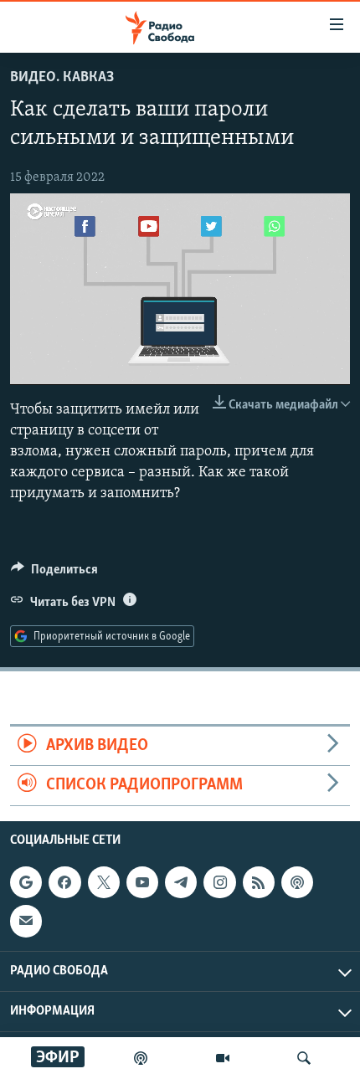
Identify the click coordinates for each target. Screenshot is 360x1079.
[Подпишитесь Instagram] (219, 882)
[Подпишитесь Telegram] (181, 882)
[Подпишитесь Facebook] (64, 882)
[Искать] (304, 1058)
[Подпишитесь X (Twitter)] (104, 882)
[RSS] (259, 882)
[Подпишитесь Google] (26, 882)
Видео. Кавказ (62, 77)
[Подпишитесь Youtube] (142, 882)
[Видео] (223, 1058)
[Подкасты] (297, 882)
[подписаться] (26, 921)
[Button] (54, 573)
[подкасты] (141, 1058)
